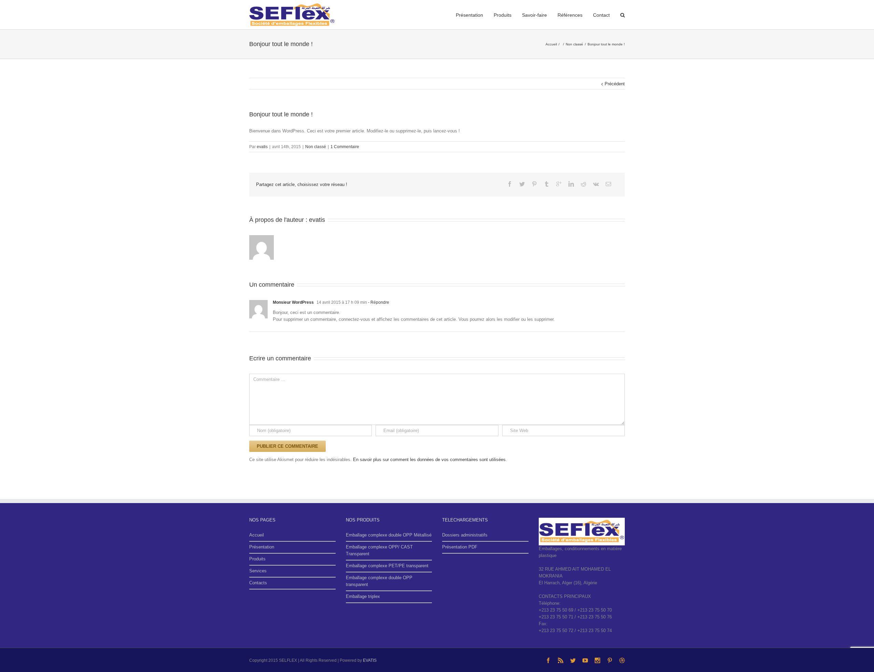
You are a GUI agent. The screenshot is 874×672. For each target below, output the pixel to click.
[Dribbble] (622, 660)
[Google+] (559, 184)
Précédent (615, 83)
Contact (601, 15)
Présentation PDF (459, 546)
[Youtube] (585, 660)
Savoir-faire (534, 15)
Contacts (258, 582)
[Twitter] (522, 184)
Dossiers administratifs (465, 535)
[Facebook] (509, 184)
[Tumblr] (546, 184)
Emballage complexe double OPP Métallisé (389, 535)
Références (570, 15)
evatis (262, 146)
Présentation (469, 15)
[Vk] (596, 184)
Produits (502, 15)
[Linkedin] (571, 184)
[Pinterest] (534, 184)
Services (258, 570)
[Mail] (608, 184)
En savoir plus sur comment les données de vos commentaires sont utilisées (429, 459)
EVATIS (370, 660)
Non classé (315, 146)
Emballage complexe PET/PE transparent (387, 565)
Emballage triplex (363, 596)
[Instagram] (597, 660)
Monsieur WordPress (293, 302)
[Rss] (560, 660)
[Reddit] (583, 184)
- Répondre (378, 302)
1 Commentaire (344, 146)
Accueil (256, 535)
